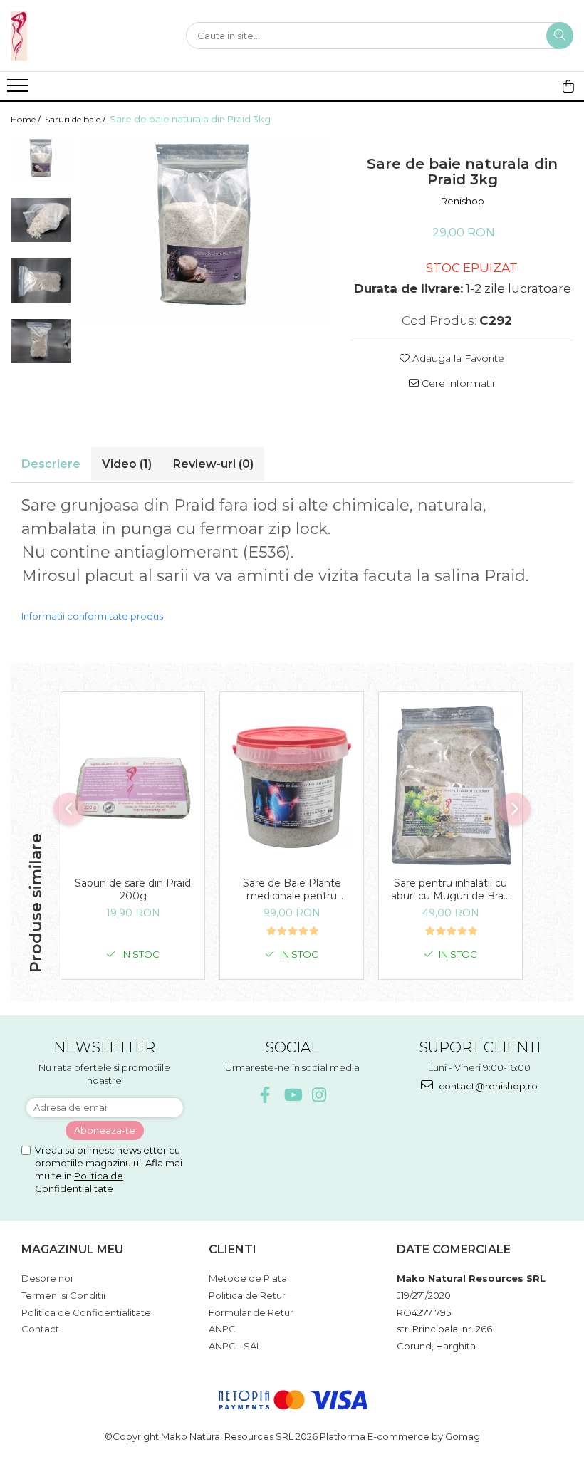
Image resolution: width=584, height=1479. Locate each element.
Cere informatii (456, 383)
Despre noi (47, 1278)
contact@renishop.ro (487, 1086)
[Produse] (19, 89)
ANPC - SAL (235, 1346)
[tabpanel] (204, 231)
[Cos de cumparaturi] (568, 86)
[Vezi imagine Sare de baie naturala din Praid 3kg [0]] (41, 159)
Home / (27, 119)
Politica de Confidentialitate (86, 1312)
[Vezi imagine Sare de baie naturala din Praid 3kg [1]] (41, 220)
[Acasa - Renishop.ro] (82, 36)
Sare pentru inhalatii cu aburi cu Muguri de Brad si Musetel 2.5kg (450, 889)
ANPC (222, 1328)
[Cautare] (559, 35)
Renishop (462, 201)
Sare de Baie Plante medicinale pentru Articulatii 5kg (292, 889)
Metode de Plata (248, 1278)
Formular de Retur (251, 1312)
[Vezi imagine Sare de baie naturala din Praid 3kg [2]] (41, 280)
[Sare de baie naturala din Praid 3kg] (204, 231)
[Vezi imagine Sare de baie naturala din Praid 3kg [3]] (41, 341)
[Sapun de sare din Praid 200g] (133, 787)
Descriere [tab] (50, 464)
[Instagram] (319, 1094)
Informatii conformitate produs (92, 616)
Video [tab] (127, 464)
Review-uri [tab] (213, 464)
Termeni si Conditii (63, 1295)
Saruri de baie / (76, 119)
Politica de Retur (247, 1295)
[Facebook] (265, 1094)
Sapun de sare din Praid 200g (133, 889)
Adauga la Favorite (457, 358)
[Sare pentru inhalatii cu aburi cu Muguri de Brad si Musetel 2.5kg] (450, 787)
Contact (40, 1328)
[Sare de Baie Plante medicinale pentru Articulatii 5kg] (292, 788)
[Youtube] (292, 1094)
